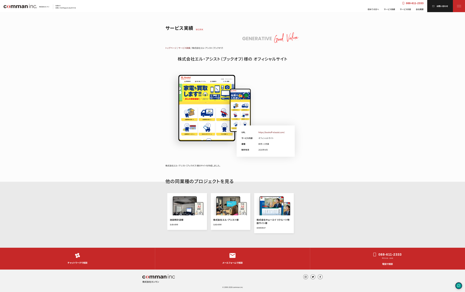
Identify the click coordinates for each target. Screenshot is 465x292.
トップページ (171, 47)
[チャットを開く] (458, 285)
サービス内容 (405, 9)
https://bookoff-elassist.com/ (271, 132)
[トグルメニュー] (459, 6)
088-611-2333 (415, 3)
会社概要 (420, 9)
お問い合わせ (442, 6)
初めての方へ (373, 9)
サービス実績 (389, 9)
